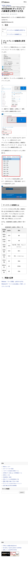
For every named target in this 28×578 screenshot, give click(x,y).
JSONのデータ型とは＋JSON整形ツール (12, 473)
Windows (8, 5)
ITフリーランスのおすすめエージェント (12, 483)
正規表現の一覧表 (7, 477)
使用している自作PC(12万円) (10, 549)
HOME (3, 5)
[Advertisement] (14, 304)
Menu (25, 2)
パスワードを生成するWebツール (11, 470)
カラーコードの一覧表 (8, 468)
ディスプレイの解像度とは (14, 34)
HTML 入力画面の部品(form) (10, 545)
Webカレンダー (6, 466)
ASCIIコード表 (6, 475)
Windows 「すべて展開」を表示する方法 (12, 281)
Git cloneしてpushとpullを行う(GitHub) (12, 547)
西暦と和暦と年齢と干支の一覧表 (11, 481)
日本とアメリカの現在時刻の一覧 (11, 479)
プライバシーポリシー (17, 8)
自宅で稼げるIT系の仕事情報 (10, 485)
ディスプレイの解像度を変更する (16, 30)
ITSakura (5, 2)
